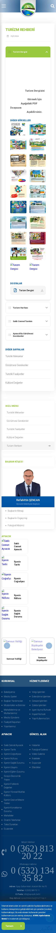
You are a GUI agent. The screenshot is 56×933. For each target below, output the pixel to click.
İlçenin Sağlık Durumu (14, 763)
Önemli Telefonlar (12, 820)
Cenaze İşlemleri (39, 701)
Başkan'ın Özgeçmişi (17, 518)
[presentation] (7, 646)
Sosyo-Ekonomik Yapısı (12, 778)
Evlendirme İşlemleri (41, 696)
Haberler (36, 745)
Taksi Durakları (11, 824)
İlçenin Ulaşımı (10, 767)
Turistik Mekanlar (14, 356)
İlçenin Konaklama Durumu (13, 809)
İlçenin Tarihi (10, 749)
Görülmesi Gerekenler (16, 365)
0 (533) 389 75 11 (28, 890)
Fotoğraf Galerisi (40, 749)
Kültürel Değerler (14, 382)
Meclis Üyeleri (10, 696)
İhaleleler (36, 758)
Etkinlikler (36, 767)
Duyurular (36, 763)
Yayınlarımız (10, 726)
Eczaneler (8, 829)
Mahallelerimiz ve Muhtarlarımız (12, 711)
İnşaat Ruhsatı (38, 714)
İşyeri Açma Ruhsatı (41, 710)
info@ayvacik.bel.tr (28, 894)
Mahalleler (9, 815)
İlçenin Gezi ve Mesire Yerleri (14, 802)
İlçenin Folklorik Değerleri (11, 786)
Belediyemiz (9, 692)
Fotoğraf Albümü (16, 525)
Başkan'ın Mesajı (15, 511)
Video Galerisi (38, 754)
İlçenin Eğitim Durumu (14, 771)
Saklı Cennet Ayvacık (13, 745)
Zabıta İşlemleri (39, 705)
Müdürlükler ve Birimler (14, 705)
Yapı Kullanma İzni (40, 718)
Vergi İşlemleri (38, 692)
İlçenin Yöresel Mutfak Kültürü (14, 794)
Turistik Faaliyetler (14, 374)
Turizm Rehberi (14, 446)
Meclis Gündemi (11, 717)
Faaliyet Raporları (12, 722)
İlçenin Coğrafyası (12, 754)
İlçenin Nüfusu (11, 758)
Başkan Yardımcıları (13, 701)
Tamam (9, 926)
